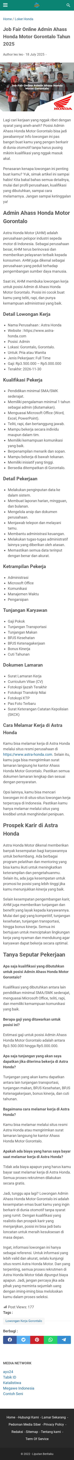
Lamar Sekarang (54, 1417)
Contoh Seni (13, 1394)
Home (11, 1417)
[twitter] (23, 1340)
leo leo (18, 54)
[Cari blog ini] (68, 5)
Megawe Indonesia (18, 1388)
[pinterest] (37, 1340)
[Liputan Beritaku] (37, 5)
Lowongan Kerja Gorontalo (24, 1321)
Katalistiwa (12, 1383)
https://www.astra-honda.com (27, 754)
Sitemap (32, 1432)
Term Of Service (37, 1439)
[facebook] (10, 1340)
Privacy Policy (54, 1424)
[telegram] (64, 1340)
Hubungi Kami (28, 1417)
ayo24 (8, 1372)
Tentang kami (51, 1432)
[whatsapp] (50, 1340)
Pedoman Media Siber (25, 1424)
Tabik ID (9, 1377)
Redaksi (17, 1432)
